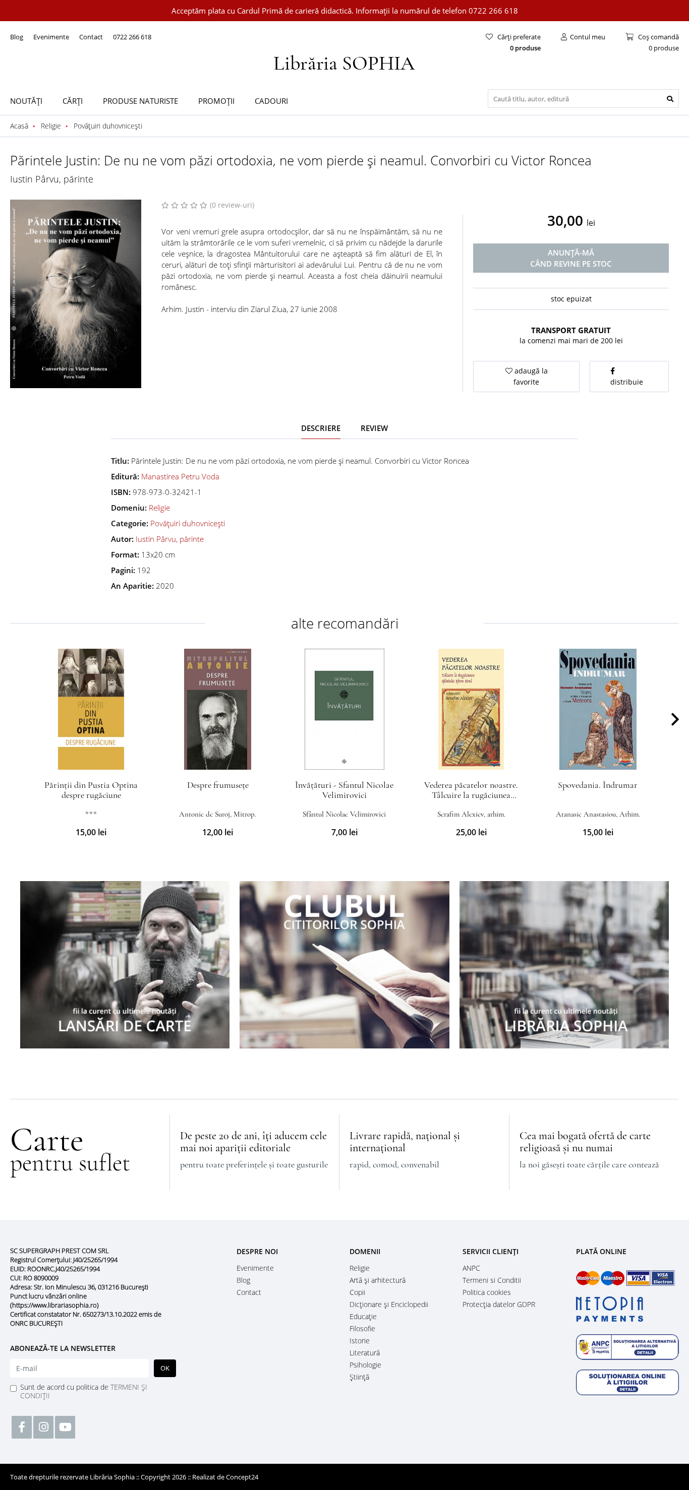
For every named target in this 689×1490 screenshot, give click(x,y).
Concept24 (242, 1476)
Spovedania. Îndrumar (598, 784)
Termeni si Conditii (492, 1280)
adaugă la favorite (530, 376)
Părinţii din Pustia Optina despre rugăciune (91, 789)
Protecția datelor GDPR (499, 1304)
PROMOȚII (216, 101)
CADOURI (271, 101)
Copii (357, 1292)
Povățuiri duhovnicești (187, 523)
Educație (363, 1316)
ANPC (471, 1268)
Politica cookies (487, 1292)
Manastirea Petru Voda (180, 476)
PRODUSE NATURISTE (140, 101)
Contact (91, 36)
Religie (159, 508)
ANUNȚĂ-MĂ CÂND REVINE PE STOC (571, 258)
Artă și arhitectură (378, 1280)
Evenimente (51, 36)
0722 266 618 (132, 36)
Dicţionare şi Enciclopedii (389, 1304)
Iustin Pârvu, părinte (51, 179)
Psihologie (365, 1365)
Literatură (365, 1352)
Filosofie (362, 1328)
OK (164, 1368)
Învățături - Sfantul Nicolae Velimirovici (344, 789)
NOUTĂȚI (26, 101)
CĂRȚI (73, 101)
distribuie (626, 382)
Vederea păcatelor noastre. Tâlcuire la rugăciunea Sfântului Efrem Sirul (471, 795)
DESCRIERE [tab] (320, 428)
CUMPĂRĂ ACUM (91, 758)
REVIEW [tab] (374, 428)
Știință (359, 1377)
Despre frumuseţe (218, 784)
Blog (16, 36)
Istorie (360, 1340)
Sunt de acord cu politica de (83, 1391)
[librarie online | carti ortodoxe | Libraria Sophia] (344, 61)
